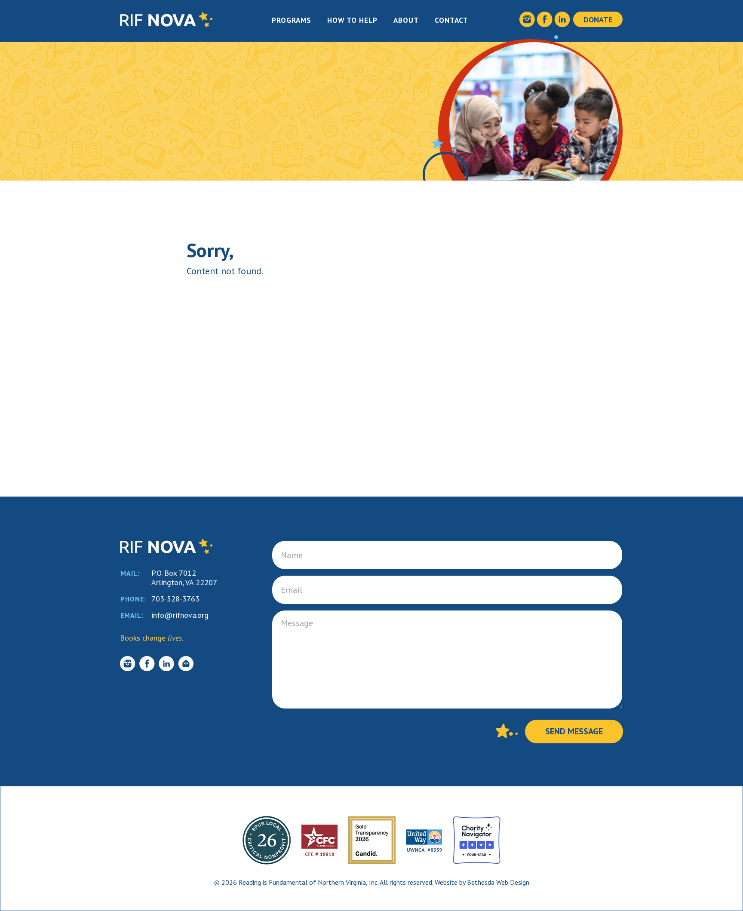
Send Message (574, 731)
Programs (291, 20)
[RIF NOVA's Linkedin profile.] (562, 22)
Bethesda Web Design (498, 882)
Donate (597, 20)
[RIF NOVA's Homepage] (166, 25)
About (406, 20)
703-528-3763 (175, 599)
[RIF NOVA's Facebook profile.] (545, 22)
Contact (451, 20)
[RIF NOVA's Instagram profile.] (527, 22)
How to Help (352, 20)
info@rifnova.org (180, 615)
